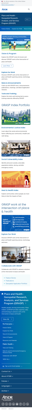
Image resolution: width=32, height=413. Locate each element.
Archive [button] (5, 391)
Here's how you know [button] (8, 5)
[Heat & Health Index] (16, 179)
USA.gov (11, 409)
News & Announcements (11, 83)
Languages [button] (6, 386)
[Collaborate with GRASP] (16, 255)
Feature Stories (6, 29)
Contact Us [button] (6, 371)
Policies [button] (5, 381)
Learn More (6, 66)
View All (6, 319)
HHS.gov (4, 409)
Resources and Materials (10, 340)
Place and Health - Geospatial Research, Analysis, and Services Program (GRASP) (10, 19)
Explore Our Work (17, 29)
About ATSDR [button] (7, 376)
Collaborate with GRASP (12, 266)
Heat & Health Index (10, 190)
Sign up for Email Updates (12, 366)
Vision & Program (9, 53)
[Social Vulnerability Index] (16, 148)
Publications (10, 281)
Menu (27, 19)
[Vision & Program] (16, 42)
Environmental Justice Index (13, 127)
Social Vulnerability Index (12, 159)
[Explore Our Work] (16, 223)
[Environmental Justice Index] (16, 116)
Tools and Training (9, 94)
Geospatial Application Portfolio (16, 284)
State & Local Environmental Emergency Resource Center (14, 351)
